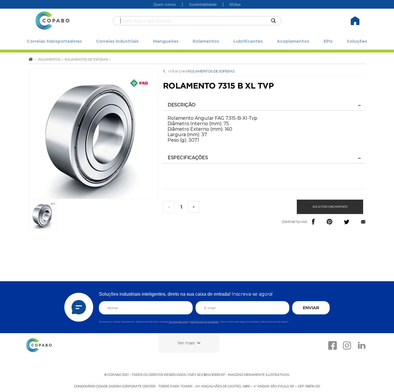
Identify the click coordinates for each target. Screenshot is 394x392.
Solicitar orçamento (330, 207)
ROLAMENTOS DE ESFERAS (211, 71)
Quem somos (164, 4)
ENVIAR (311, 307)
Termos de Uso (178, 321)
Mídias (235, 4)
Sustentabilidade (203, 4)
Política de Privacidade (204, 321)
